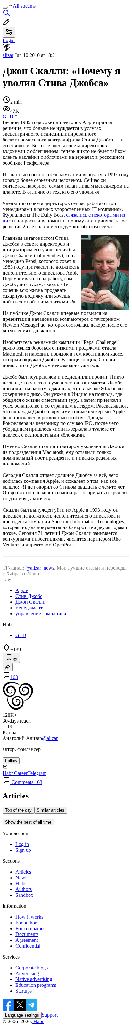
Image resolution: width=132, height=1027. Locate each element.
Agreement (26, 940)
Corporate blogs (31, 967)
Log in (22, 844)
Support (50, 1015)
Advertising (27, 973)
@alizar (50, 738)
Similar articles (50, 810)
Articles (23, 872)
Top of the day (18, 810)
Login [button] (9, 40)
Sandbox (24, 895)
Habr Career (15, 773)
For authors (26, 922)
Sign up (23, 850)
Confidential (27, 946)
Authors (23, 889)
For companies (30, 928)
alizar (8, 55)
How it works (29, 917)
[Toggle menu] (5, 8)
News (21, 877)
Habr (38, 1021)
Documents (26, 934)
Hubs (20, 883)
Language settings (22, 1015)
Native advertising (33, 979)
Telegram (37, 773)
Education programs (35, 985)
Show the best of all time (28, 822)
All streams (24, 6)
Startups (23, 991)
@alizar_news (39, 568)
